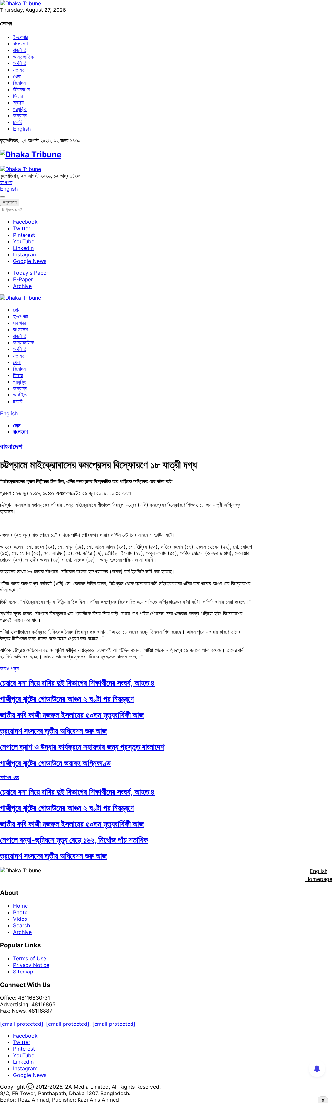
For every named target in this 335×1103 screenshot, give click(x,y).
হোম (16, 309)
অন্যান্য (20, 115)
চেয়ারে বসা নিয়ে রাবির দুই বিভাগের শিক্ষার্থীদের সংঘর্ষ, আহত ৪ (77, 683)
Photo (20, 912)
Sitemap (23, 971)
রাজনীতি (19, 50)
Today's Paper (30, 273)
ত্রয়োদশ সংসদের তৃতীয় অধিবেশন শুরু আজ (53, 731)
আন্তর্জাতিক (23, 56)
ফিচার (18, 96)
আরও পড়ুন (9, 668)
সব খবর (19, 323)
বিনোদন (19, 82)
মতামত (19, 69)
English (22, 128)
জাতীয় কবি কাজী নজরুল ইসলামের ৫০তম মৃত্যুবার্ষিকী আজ (72, 715)
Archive (22, 286)
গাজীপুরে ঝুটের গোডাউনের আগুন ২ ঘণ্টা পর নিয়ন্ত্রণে (67, 699)
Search (21, 925)
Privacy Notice (31, 965)
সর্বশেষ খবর (9, 777)
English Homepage (318, 875)
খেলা (17, 76)
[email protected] (21, 1024)
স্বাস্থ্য (18, 102)
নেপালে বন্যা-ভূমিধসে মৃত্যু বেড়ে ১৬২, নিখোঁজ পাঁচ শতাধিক (74, 840)
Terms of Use (29, 958)
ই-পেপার (20, 37)
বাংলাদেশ (20, 43)
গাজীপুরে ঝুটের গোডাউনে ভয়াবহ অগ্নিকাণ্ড (55, 763)
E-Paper (23, 279)
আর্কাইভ (20, 395)
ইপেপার (6, 182)
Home (20, 905)
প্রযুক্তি (20, 109)
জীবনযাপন (21, 89)
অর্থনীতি (19, 63)
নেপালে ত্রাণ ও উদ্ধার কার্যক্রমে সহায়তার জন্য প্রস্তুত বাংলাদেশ (82, 747)
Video (20, 919)
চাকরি (17, 122)
